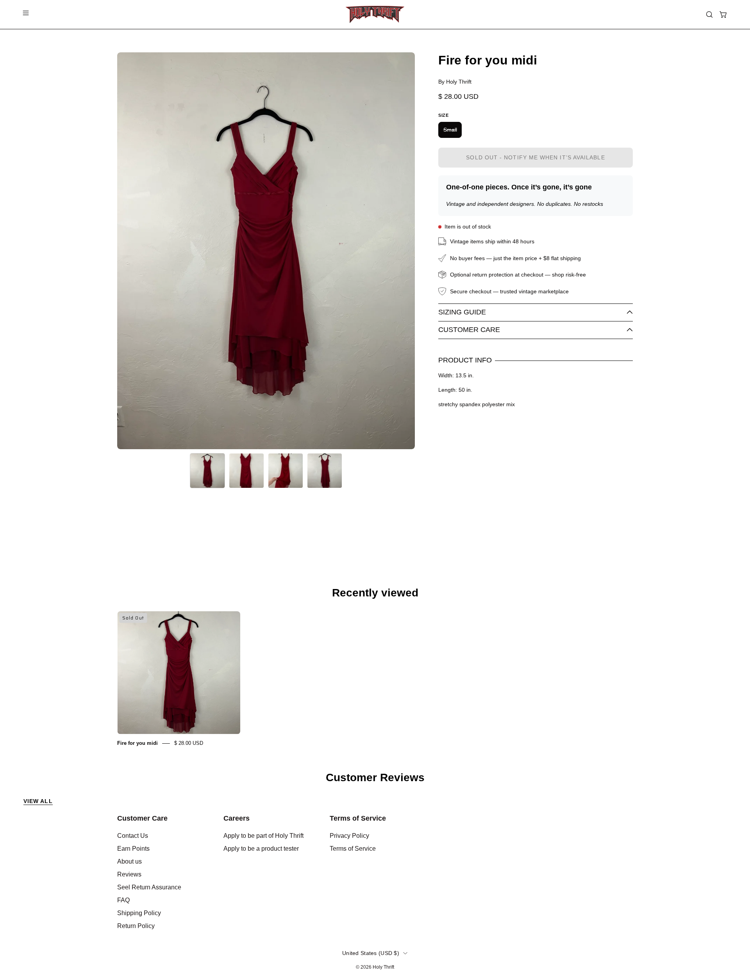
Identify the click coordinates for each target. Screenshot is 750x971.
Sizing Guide (462, 312)
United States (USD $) (370, 953)
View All (38, 801)
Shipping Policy (139, 913)
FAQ (123, 900)
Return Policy (136, 926)
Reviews (129, 874)
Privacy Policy (349, 835)
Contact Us (132, 835)
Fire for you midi (137, 743)
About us (129, 861)
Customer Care (469, 330)
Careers (236, 818)
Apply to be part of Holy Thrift (263, 835)
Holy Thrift (383, 967)
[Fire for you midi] (207, 470)
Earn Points (133, 848)
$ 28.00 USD (188, 743)
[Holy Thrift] (375, 14)
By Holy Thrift (454, 82)
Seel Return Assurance (149, 887)
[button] (709, 14)
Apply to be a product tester (261, 848)
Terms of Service (358, 818)
